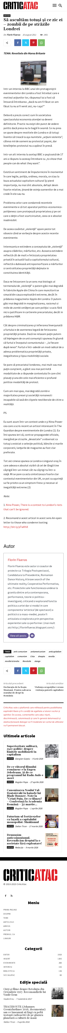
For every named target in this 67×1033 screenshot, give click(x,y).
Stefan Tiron (21, 826)
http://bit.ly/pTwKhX (15, 527)
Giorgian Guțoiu (22, 758)
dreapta (41, 656)
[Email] (32, 635)
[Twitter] (25, 42)
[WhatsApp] (41, 42)
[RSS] (11, 896)
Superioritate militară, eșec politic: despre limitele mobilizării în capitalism (22, 750)
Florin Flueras (13, 34)
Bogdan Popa (21, 782)
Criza (32, 656)
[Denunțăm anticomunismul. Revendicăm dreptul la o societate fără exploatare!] (51, 839)
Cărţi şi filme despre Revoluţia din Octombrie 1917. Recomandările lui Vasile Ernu (24, 992)
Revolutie (27, 661)
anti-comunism (20, 651)
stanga (37, 661)
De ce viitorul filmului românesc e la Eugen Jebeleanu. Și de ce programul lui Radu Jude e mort (25, 772)
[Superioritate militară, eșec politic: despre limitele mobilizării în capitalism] (51, 751)
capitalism (9, 656)
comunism (22, 656)
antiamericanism (37, 651)
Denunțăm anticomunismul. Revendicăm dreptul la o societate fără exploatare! (24, 839)
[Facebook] (17, 42)
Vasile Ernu (8, 998)
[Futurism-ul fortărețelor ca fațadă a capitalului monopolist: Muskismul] (51, 821)
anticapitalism (55, 651)
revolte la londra (12, 661)
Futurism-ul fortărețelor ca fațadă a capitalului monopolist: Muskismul (24, 819)
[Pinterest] (33, 42)
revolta (51, 656)
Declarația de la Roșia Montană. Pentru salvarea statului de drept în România (17, 691)
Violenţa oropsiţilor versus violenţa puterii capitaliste (49, 688)
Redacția (19, 847)
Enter (7, 16)
